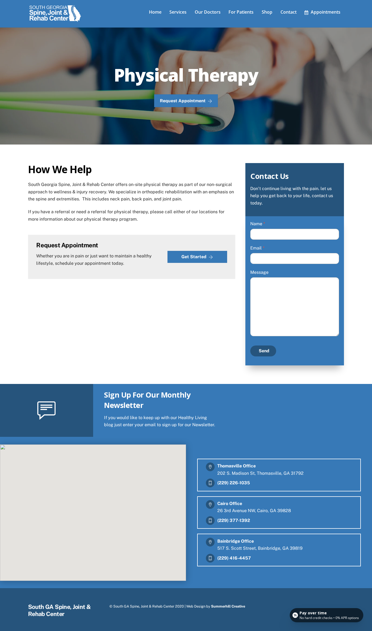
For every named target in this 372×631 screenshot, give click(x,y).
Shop (267, 12)
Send (264, 350)
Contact (288, 12)
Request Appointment (183, 100)
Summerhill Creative (228, 606)
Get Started (193, 256)
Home (155, 12)
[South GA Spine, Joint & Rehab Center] (55, 20)
